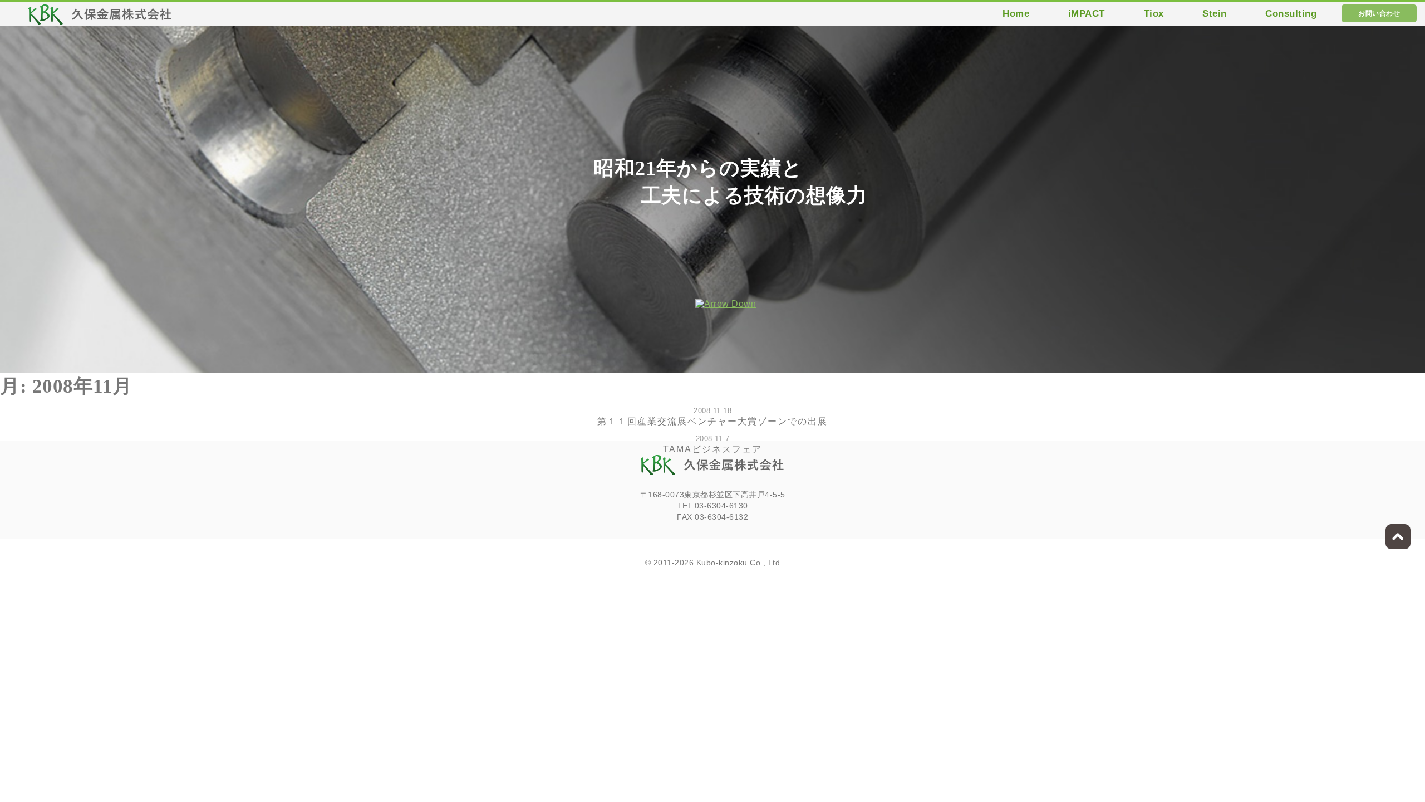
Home (1016, 13)
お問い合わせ (1379, 13)
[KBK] (100, 18)
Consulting (1290, 13)
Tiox (1154, 13)
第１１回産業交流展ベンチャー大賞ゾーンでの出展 (712, 421)
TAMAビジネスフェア (712, 449)
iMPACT (1086, 13)
